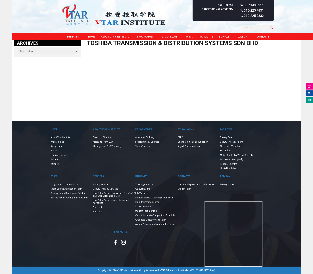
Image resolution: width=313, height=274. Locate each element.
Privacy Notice (227, 184)
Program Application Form (64, 184)
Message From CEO (103, 141)
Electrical (97, 211)
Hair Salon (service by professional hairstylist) (111, 201)
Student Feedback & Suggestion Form (154, 197)
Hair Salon (225, 150)
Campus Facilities (59, 155)
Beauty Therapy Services (105, 188)
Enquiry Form (184, 188)
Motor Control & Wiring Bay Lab (236, 155)
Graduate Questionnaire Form (150, 219)
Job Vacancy (141, 193)
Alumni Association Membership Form (154, 224)
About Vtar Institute (115, 36)
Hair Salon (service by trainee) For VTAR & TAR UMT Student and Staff (114, 194)
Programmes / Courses (147, 141)
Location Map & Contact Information (196, 184)
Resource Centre (228, 163)
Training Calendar (144, 184)
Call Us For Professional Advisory (217, 7)
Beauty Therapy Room (231, 141)
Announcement (143, 206)
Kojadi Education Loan (189, 146)
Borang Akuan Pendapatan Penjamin (69, 197)
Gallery (242, 36)
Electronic (98, 207)
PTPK (180, 137)
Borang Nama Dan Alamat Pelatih (68, 193)
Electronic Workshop (230, 146)
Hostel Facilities (228, 168)
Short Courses (142, 146)
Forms (189, 36)
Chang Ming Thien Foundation (193, 141)
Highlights (206, 36)
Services (224, 36)
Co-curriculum (142, 188)
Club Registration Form (147, 202)
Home (91, 36)
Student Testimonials (146, 210)
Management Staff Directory (107, 146)
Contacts (263, 36)
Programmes (145, 36)
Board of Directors (102, 137)
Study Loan (169, 36)
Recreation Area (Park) (231, 159)
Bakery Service (100, 184)
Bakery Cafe (226, 137)
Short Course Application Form (66, 188)
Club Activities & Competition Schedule (155, 215)
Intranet (73, 36)
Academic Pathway (145, 137)
